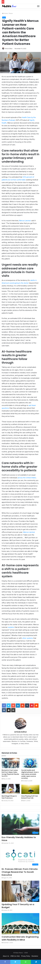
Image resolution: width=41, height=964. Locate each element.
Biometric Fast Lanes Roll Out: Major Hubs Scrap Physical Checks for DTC (10, 773)
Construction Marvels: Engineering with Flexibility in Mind (20, 938)
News (11, 13)
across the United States (27, 478)
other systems (27, 638)
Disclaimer (35, 956)
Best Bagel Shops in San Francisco (9, 797)
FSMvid (5, 735)
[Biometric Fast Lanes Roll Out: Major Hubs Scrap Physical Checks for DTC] (11, 763)
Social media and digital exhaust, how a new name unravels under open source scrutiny (29, 774)
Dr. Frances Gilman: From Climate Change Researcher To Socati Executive (20, 872)
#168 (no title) (15, 956)
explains (11, 627)
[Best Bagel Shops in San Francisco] (11, 789)
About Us (6, 956)
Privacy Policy (25, 956)
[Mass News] (9, 6)
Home (5, 13)
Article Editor (8, 48)
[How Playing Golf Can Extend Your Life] (30, 789)
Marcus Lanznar (25, 221)
